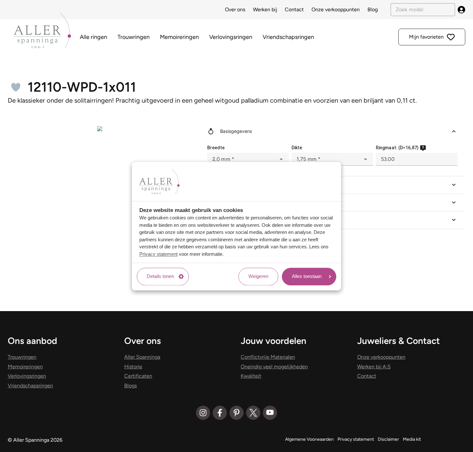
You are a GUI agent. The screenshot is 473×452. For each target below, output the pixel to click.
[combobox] (248, 159)
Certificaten (138, 376)
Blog (372, 9)
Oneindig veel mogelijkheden (274, 367)
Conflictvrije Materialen (268, 357)
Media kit (412, 439)
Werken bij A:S (374, 367)
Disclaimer (388, 439)
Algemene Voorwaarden (309, 439)
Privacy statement (158, 254)
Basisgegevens (236, 131)
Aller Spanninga (142, 357)
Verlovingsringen (230, 37)
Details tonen (160, 276)
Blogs (130, 386)
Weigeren (258, 276)
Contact (294, 9)
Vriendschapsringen (288, 37)
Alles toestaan (306, 276)
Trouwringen (133, 37)
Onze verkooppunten (335, 9)
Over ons (235, 9)
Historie (133, 367)
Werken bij (265, 9)
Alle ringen (93, 37)
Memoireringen (179, 37)
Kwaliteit (251, 376)
